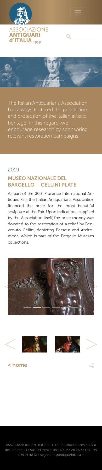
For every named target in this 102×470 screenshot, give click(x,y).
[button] (10, 286)
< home (17, 365)
